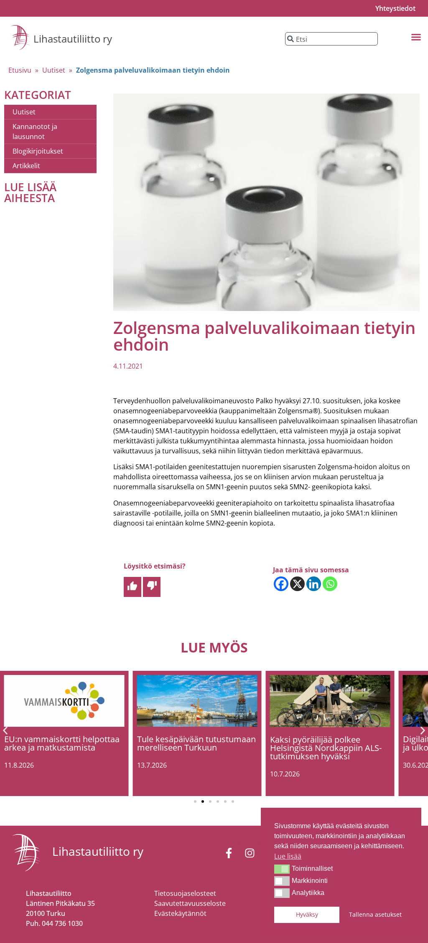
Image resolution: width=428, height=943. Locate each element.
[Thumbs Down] (151, 587)
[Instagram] (249, 852)
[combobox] (331, 39)
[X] (297, 583)
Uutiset (53, 70)
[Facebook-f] (228, 852)
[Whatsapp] (330, 583)
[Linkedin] (313, 583)
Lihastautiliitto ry (72, 39)
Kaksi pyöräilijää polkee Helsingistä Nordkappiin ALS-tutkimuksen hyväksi (326, 748)
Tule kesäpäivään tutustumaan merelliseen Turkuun (196, 743)
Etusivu (19, 70)
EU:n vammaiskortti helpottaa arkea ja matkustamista (62, 743)
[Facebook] (281, 583)
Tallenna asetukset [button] (375, 914)
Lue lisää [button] (287, 856)
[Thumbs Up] (132, 587)
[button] (282, 869)
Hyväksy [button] (307, 914)
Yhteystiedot (395, 8)
